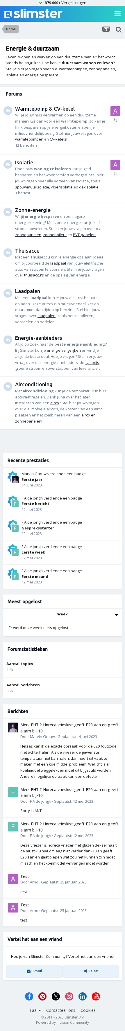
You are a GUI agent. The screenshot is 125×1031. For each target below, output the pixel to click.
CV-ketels (58, 139)
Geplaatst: (77, 736)
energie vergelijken (64, 350)
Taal (34, 1010)
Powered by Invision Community (62, 1022)
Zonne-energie (33, 210)
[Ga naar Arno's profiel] (115, 111)
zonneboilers (55, 234)
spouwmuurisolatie (32, 187)
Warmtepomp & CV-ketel (45, 109)
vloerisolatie (62, 187)
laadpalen (47, 315)
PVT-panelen (84, 234)
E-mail (36, 970)
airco (54, 402)
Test (24, 876)
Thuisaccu (27, 251)
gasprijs (92, 362)
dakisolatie (89, 187)
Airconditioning (34, 384)
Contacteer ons (60, 1010)
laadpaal (58, 263)
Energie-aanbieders (38, 338)
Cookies (88, 1010)
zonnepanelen (28, 234)
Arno (34, 882)
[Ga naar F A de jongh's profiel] (15, 503)
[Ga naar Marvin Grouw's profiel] (15, 479)
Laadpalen (27, 291)
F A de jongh (32, 498)
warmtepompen (29, 139)
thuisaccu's (34, 275)
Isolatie (24, 162)
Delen (92, 970)
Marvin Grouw (34, 473)
